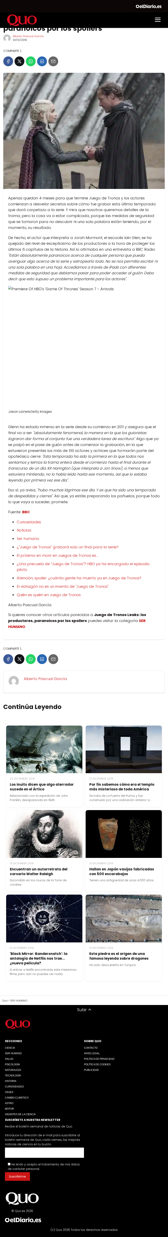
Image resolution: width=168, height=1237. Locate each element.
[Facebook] (8, 61)
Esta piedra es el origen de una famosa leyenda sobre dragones (119, 956)
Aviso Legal (92, 1053)
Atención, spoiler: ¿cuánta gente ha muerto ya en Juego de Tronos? (79, 578)
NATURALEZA (13, 1070)
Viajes (9, 1092)
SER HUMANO (13, 1053)
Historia (10, 1081)
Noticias (24, 530)
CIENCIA (10, 1047)
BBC (26, 511)
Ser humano (28, 538)
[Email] (53, 61)
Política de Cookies (97, 1064)
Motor (9, 1108)
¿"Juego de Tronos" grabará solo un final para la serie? (67, 547)
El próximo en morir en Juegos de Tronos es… (57, 555)
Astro (9, 1103)
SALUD (9, 1059)
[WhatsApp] (31, 61)
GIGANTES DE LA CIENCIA (20, 1114)
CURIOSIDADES (14, 1086)
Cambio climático (16, 1097)
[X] (19, 61)
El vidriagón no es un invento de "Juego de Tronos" (63, 586)
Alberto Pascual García (28, 36)
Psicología (12, 1064)
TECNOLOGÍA (13, 1075)
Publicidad (91, 1070)
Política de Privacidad (99, 1059)
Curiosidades (29, 522)
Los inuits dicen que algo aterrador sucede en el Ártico (42, 787)
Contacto (91, 1047)
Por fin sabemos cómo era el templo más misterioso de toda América (121, 787)
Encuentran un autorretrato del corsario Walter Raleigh (38, 871)
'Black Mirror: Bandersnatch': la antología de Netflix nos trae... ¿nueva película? (38, 958)
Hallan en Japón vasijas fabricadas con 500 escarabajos (121, 871)
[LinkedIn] (42, 61)
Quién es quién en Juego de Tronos (49, 594)
